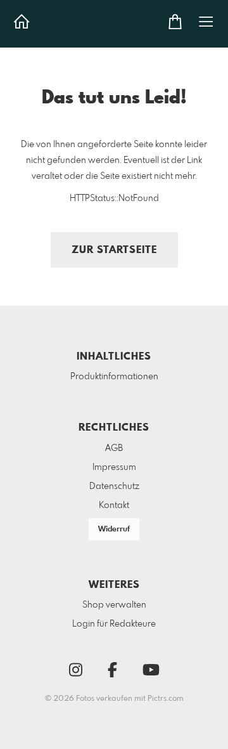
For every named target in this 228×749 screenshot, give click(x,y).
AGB (114, 448)
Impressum (114, 467)
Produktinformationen (114, 376)
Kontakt (114, 505)
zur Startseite (114, 250)
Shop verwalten (114, 605)
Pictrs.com (166, 699)
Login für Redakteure (114, 624)
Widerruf (114, 529)
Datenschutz (114, 486)
